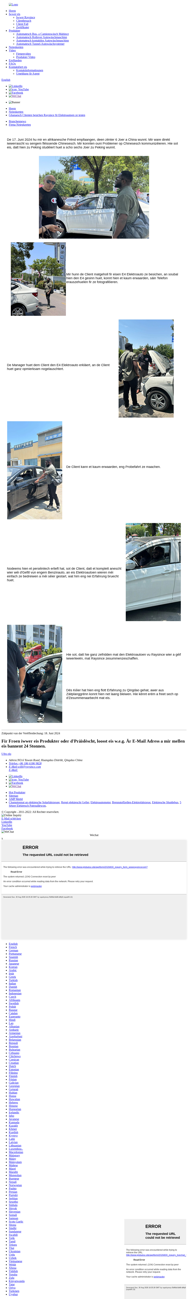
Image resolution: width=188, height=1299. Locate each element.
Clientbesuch (23, 20)
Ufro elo (6, 753)
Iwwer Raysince (25, 17)
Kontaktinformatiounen (29, 70)
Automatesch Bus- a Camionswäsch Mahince (42, 33)
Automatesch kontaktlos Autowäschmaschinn (42, 40)
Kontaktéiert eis (18, 67)
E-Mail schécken (11, 818)
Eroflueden (15, 60)
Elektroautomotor (101, 802)
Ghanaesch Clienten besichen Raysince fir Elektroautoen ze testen (47, 115)
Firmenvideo (23, 53)
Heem (12, 10)
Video (12, 50)
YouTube (6, 825)
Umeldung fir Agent (27, 73)
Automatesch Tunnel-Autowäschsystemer (40, 43)
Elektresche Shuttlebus (165, 802)
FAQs (12, 63)
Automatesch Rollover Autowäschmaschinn (41, 37)
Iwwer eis (14, 14)
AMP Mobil (16, 799)
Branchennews (17, 121)
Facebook (7, 828)
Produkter (14, 30)
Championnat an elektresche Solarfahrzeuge (34, 802)
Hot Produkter (17, 792)
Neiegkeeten (16, 47)
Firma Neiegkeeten (20, 124)
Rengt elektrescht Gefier (75, 802)
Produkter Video (25, 57)
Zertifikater (22, 27)
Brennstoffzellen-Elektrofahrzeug (131, 802)
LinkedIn (6, 821)
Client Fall (22, 24)
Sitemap (13, 795)
